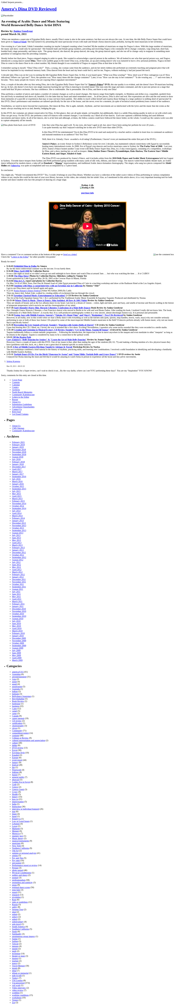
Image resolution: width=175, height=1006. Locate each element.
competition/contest (20, 733)
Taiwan (15, 944)
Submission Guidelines (22, 404)
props (14, 885)
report (14, 892)
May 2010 (16, 626)
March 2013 (17, 545)
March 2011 (17, 601)
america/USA (18, 672)
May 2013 (16, 540)
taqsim (15, 948)
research (15, 895)
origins (15, 855)
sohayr (15, 917)
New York (16, 846)
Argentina (16, 674)
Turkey (15, 978)
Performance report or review (24, 865)
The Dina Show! (21, 276)
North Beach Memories (22, 392)
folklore (15, 772)
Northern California (20, 848)
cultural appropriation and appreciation (28, 740)
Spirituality (16, 934)
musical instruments (20, 841)
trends (14, 968)
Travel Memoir (18, 966)
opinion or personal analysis (24, 853)
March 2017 (17, 471)
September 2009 (19, 645)
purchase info (87, 193)
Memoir (15, 831)
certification (17, 723)
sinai (14, 912)
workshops (16, 997)
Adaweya (15, 165)
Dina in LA (19, 281)
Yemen (15, 1000)
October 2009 (18, 643)
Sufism (15, 941)
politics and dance (19, 875)
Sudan (15, 939)
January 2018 (18, 464)
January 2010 (18, 636)
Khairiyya (16, 819)
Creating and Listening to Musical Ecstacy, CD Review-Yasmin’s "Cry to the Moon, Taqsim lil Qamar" (61, 330)
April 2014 (16, 513)
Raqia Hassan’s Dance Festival (27, 290)
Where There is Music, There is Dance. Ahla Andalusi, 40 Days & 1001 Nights (51, 300)
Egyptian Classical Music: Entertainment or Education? (39, 295)
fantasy (15, 762)
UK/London (17, 980)
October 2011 (18, 584)
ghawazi (15, 779)
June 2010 (16, 623)
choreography (18, 726)
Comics (15, 387)
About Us (16, 402)
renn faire (16, 890)
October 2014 (18, 506)
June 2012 (16, 565)
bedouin (15, 694)
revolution (16, 897)
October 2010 (18, 614)
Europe (15, 757)
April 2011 (16, 599)
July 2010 (16, 621)
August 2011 (17, 589)
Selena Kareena (13, 361)
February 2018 (18, 462)
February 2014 (18, 518)
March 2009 (17, 660)
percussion (16, 863)
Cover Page (17, 380)
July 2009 (16, 650)
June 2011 (16, 594)
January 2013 (18, 550)
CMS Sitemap (18, 428)
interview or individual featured (25, 809)
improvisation (18, 801)
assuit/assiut (17, 686)
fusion (14, 775)
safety (14, 907)
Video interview (19, 988)
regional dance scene (21, 887)
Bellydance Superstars (21, 696)
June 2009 (16, 653)
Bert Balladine (18, 699)
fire (13, 767)
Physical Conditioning (21, 873)
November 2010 (19, 611)
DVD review (17, 748)
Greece (15, 787)
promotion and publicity (22, 882)
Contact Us (17, 409)
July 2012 (16, 562)
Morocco (16, 833)
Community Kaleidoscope (23, 394)
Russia (15, 904)
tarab (14, 951)
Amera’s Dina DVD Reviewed (29, 8)
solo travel (16, 924)
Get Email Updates (20, 414)
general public (18, 777)
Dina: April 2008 (21, 271)
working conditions (20, 995)
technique (16, 953)
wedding (16, 993)
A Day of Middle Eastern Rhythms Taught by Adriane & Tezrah (42, 347)
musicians (16, 843)
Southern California (20, 929)
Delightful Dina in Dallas (25, 266)
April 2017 (16, 469)
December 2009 (19, 638)
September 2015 (19, 489)
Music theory (17, 838)
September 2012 (19, 557)
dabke (14, 745)
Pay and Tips (17, 858)
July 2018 (16, 459)
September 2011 (19, 587)
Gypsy (15, 792)
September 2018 (19, 454)
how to (15, 799)
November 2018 (19, 452)
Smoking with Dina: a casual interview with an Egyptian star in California (48, 286)
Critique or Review (20, 738)
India (14, 804)
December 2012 (19, 552)
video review (17, 990)
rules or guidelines (20, 902)
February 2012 (18, 574)
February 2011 (18, 604)
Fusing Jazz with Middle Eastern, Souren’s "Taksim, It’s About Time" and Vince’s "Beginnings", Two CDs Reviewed (68, 315)
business (15, 706)
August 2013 (17, 533)
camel (14, 711)
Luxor (14, 826)
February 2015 (18, 501)
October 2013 (18, 528)
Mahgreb (16, 828)
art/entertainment (19, 677)
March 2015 (17, 498)
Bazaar (15, 399)
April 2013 (16, 543)
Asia (14, 679)
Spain (14, 931)
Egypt (14, 750)
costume (15, 735)
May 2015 (16, 494)
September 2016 (19, 476)
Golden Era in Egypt (21, 782)
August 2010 (17, 618)
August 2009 (17, 648)
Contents (16, 382)
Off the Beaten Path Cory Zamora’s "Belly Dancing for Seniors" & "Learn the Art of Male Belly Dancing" (47, 338)
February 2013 (18, 547)
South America (18, 926)
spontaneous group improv (23, 936)
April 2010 (16, 628)
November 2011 (19, 582)
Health (15, 794)
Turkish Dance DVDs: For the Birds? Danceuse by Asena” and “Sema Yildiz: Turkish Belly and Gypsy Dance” (65, 354)
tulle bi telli (17, 975)
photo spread (17, 870)
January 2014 (18, 520)
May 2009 (16, 655)
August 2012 (17, 560)
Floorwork (16, 770)
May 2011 (16, 596)
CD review (17, 721)
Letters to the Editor (19, 257)
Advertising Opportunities (23, 407)
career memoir (18, 718)
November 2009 (19, 641)
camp (14, 713)
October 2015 (18, 486)
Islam (14, 814)
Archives (16, 390)
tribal (14, 971)
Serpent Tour (17, 909)
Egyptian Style (18, 753)
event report (17, 760)
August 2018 (17, 457)
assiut (14, 681)
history (15, 797)
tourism (15, 961)
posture (15, 877)
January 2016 (18, 484)
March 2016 (17, 481)
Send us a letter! (70, 254)
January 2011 (18, 606)
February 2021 (18, 442)
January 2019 (18, 447)
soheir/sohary (18, 922)
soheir (14, 919)
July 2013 (16, 535)
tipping (15, 958)
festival (15, 765)
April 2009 (16, 658)
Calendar (16, 385)
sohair (14, 914)
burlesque (16, 704)
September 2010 (19, 616)
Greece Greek (18, 789)
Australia (16, 689)
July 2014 (16, 511)
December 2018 (19, 449)
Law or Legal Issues (21, 821)
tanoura (15, 946)
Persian (15, 868)
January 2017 (18, 474)
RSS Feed (16, 412)
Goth (14, 784)
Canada (15, 716)
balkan (15, 691)
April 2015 (16, 496)
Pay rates (16, 860)
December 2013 (19, 523)
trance (14, 963)
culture (15, 743)
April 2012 (16, 569)
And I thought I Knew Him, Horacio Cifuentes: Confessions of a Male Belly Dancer (52, 308)
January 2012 (18, 577)
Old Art (15, 850)
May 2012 (16, 567)
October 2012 (18, 555)
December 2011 (19, 579)
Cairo (14, 708)
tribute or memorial (20, 973)
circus (14, 728)
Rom (14, 899)
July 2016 (16, 479)
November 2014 (19, 503)
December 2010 (19, 609)
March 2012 (17, 572)
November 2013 (19, 525)
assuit (14, 684)
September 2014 (19, 508)
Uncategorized (18, 983)
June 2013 (16, 538)
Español (15, 755)
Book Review (18, 701)
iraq (13, 811)
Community (17, 730)
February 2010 (18, 633)
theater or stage (18, 956)
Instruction (16, 806)
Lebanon (16, 824)
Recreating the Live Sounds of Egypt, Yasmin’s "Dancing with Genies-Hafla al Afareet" (54, 325)
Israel (14, 816)
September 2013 (19, 530)
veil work (16, 985)
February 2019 (18, 445)
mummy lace (17, 836)
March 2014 (17, 516)
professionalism (18, 880)
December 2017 (19, 467)
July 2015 (16, 491)
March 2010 (17, 631)
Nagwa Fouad (19, 42)
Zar (13, 1002)
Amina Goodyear (23, 31)
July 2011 (16, 592)
